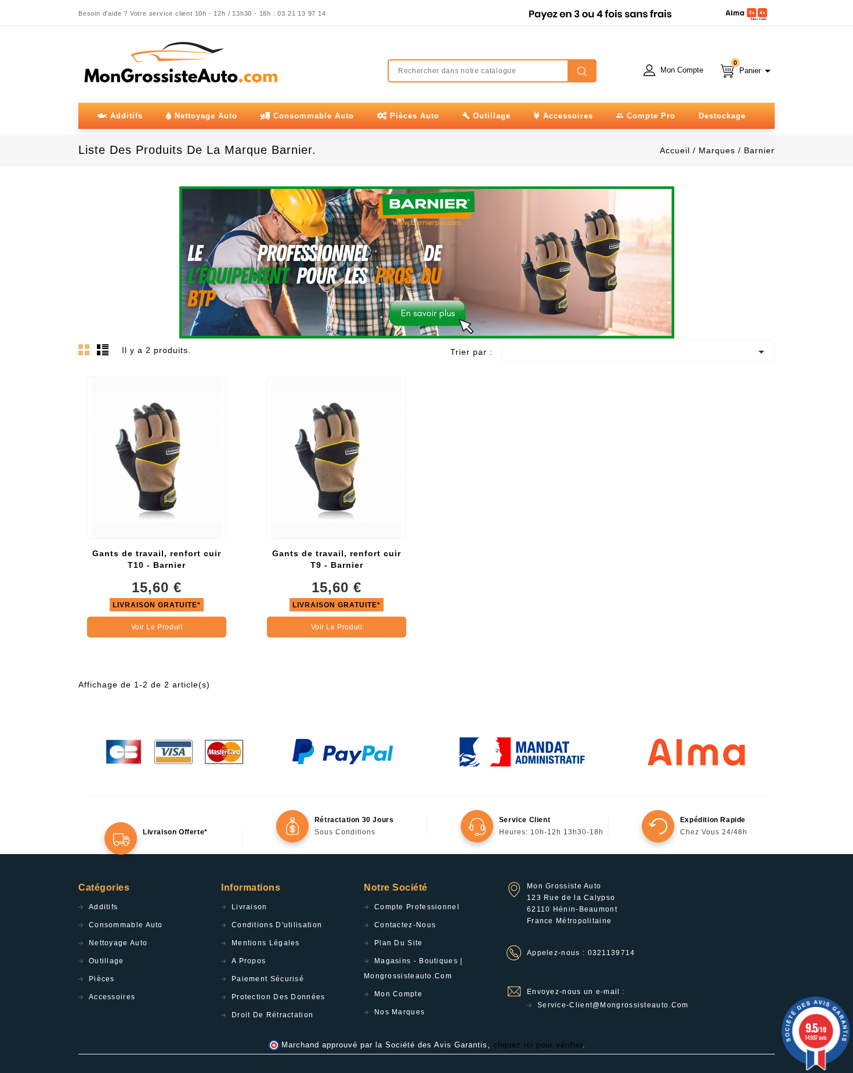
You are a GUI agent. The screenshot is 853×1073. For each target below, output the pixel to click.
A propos (249, 961)
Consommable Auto (126, 925)
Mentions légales (266, 943)
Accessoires (112, 997)
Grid (87, 353)
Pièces (102, 979)
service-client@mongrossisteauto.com (613, 1005)
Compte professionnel (417, 907)
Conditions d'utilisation (277, 925)
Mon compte (398, 994)
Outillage (106, 961)
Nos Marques (399, 1012)
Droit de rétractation (272, 1015)
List (104, 353)
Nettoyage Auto (118, 943)
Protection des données (279, 997)
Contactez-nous (405, 925)
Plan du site (398, 943)
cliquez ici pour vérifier (538, 1045)
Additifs (103, 907)
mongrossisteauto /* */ (179, 62)
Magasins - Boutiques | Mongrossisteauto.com (413, 968)
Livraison (250, 907)
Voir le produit (157, 627)
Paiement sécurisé (268, 979)
